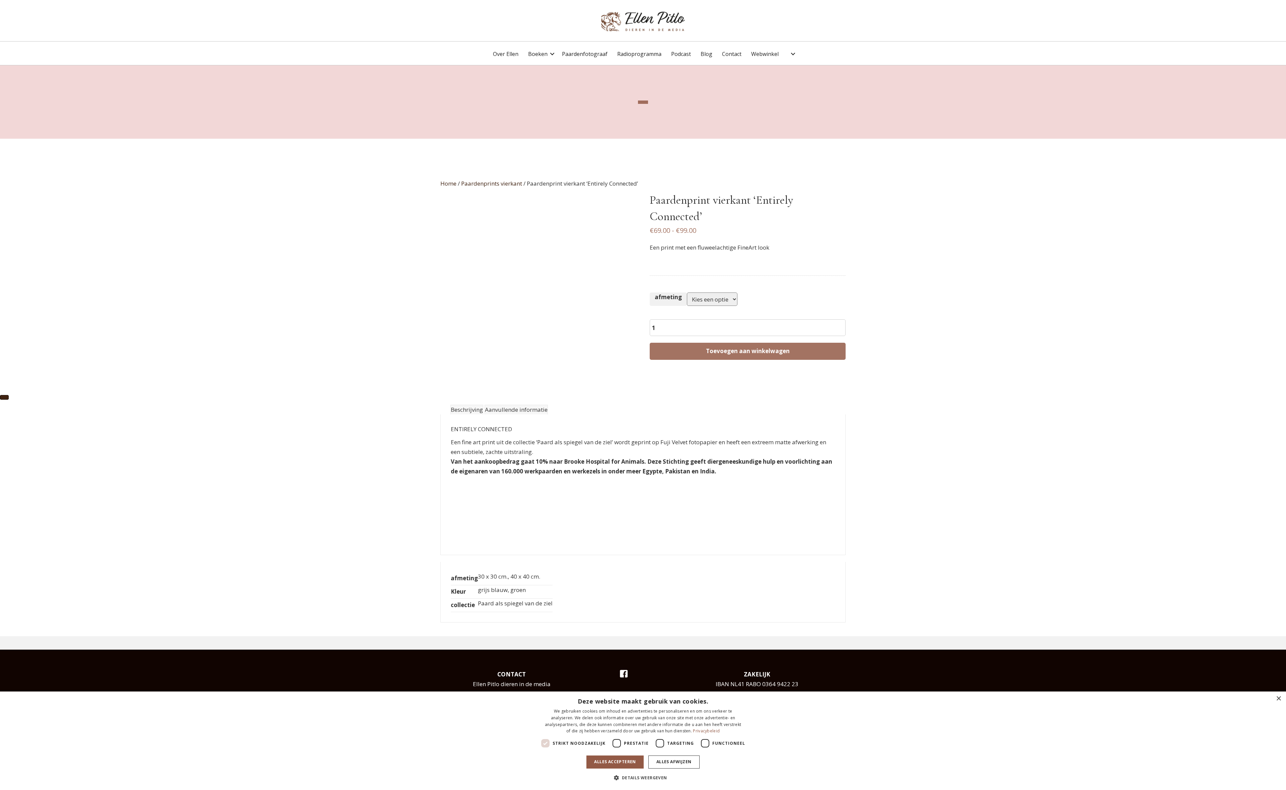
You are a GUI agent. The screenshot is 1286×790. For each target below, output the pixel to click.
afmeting (668, 297)
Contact (731, 54)
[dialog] (643, 741)
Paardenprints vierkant (491, 183)
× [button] (1278, 698)
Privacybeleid (706, 731)
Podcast (681, 54)
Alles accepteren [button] (615, 762)
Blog (706, 54)
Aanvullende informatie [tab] (516, 409)
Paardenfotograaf (585, 54)
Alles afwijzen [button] (674, 762)
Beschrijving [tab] (467, 409)
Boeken (538, 54)
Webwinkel (765, 54)
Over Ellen (505, 54)
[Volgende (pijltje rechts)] (4, 397)
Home (448, 183)
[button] (552, 54)
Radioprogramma (639, 54)
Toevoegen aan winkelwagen (748, 351)
